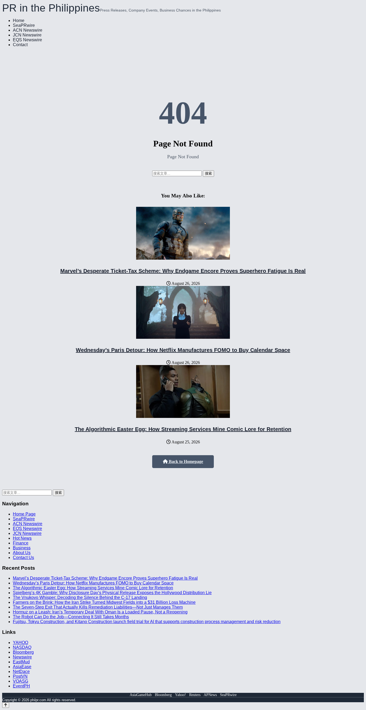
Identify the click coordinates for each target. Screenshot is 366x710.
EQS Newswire (27, 40)
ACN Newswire (27, 30)
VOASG (20, 681)
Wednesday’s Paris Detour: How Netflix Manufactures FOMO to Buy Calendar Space (183, 350)
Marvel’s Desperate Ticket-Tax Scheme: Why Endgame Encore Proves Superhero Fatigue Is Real (183, 271)
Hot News (22, 538)
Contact (20, 44)
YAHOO (20, 642)
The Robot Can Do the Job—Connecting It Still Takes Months (71, 617)
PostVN (20, 676)
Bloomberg (23, 652)
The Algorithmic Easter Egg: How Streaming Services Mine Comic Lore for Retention (183, 429)
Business (22, 548)
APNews (210, 695)
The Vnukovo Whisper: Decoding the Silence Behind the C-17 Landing (80, 597)
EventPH (21, 686)
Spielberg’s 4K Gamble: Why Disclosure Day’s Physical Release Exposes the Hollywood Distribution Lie (112, 592)
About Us (22, 552)
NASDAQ (22, 647)
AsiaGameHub (141, 695)
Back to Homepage (185, 461)
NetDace (21, 671)
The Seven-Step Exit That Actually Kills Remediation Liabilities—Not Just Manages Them (98, 607)
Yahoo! (180, 695)
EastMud (21, 662)
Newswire (22, 657)
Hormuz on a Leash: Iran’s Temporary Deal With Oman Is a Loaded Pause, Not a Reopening (100, 612)
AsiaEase (22, 666)
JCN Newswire (27, 35)
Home (18, 20)
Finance (20, 543)
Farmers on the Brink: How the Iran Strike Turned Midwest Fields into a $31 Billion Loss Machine (104, 602)
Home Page (24, 514)
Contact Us (23, 557)
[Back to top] (5, 705)
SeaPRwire (24, 25)
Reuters (194, 695)
